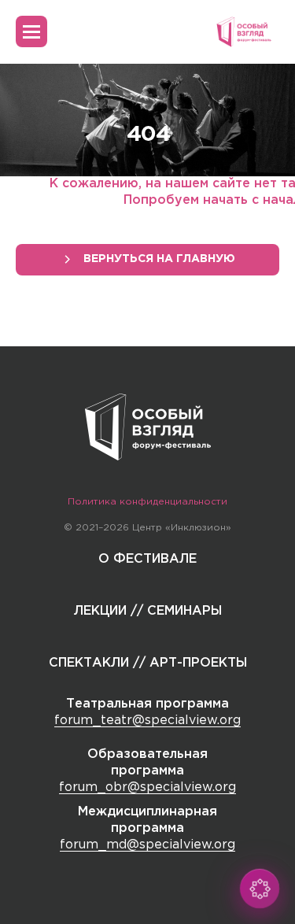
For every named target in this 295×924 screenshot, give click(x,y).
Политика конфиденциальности (147, 501)
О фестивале (147, 559)
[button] (259, 888)
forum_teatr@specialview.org (147, 720)
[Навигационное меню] (31, 31)
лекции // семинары (148, 611)
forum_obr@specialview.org (147, 787)
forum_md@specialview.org (147, 845)
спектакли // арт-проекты (148, 663)
